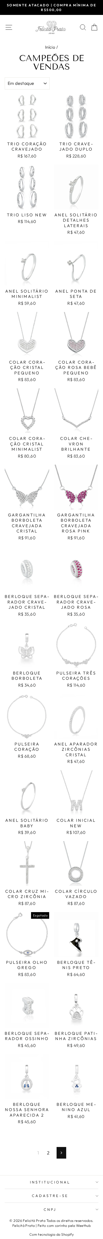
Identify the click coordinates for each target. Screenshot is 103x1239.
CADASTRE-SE (50, 1195)
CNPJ (50, 1209)
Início (50, 47)
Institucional (50, 1182)
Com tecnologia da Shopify (51, 1234)
